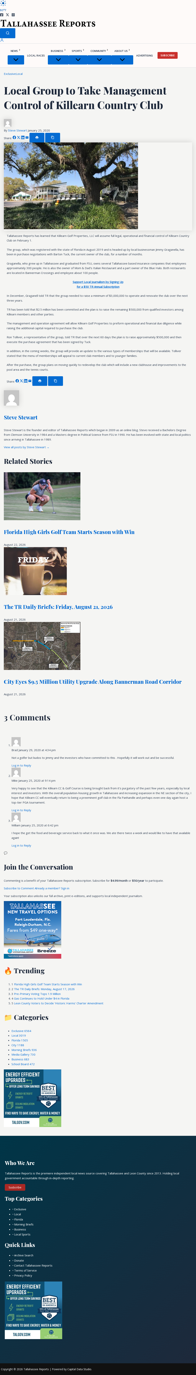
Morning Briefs (24, 1050)
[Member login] (2, 41)
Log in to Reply (21, 765)
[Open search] (7, 33)
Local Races (36, 55)
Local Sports (22, 1234)
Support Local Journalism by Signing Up (98, 282)
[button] (19, 51)
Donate (19, 1260)
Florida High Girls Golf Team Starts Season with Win (69, 531)
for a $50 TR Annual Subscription (98, 287)
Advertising (144, 55)
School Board (23, 1064)
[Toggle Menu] (16, 59)
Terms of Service (25, 1270)
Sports (77, 51)
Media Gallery (23, 1054)
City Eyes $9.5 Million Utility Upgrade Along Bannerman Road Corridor (93, 681)
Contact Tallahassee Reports (33, 1265)
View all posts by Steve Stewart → (26, 447)
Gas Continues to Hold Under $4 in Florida (41, 998)
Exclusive (10, 74)
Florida (19, 1040)
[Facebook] (1, 15)
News (14, 51)
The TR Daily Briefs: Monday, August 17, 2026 (44, 989)
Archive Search (23, 1255)
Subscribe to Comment (19, 888)
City (17, 1045)
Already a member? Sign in (52, 888)
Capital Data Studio (79, 1369)
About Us (121, 51)
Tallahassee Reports (36, 1369)
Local (19, 74)
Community (98, 51)
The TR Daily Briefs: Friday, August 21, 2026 (58, 606)
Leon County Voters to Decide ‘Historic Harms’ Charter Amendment (58, 1003)
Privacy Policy (23, 1275)
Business (57, 51)
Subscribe (168, 55)
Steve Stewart (18, 130)
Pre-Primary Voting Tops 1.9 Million (37, 994)
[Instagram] (13, 15)
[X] (7, 15)
